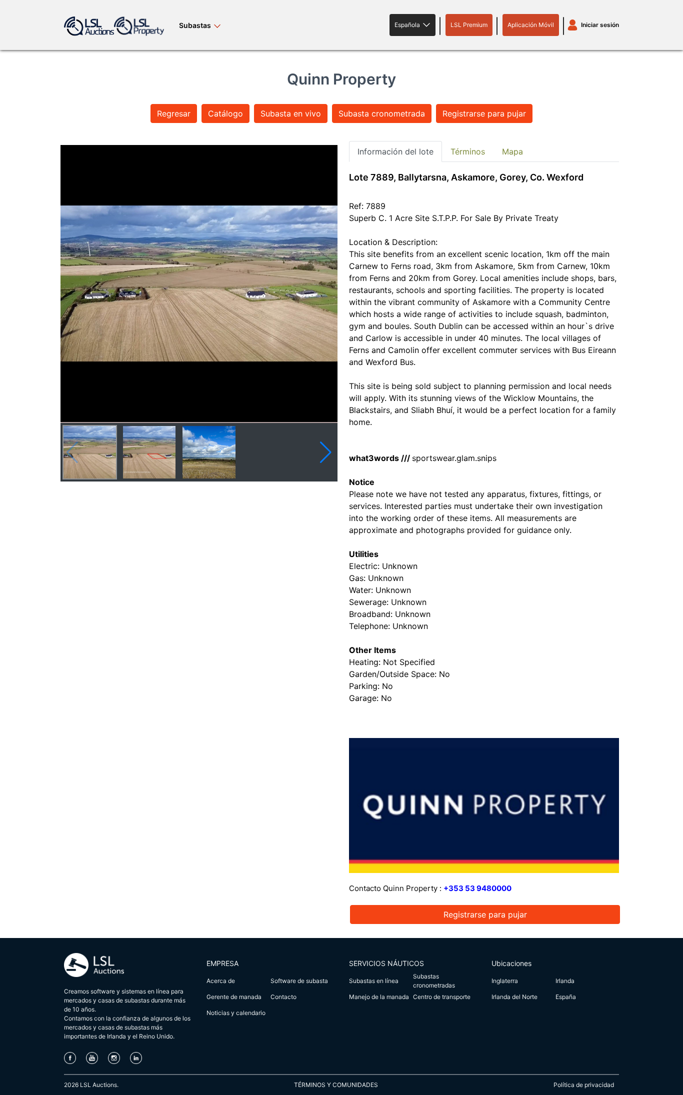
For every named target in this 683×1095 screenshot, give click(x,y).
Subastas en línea (373, 980)
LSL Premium (469, 24)
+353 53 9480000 (478, 888)
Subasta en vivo (290, 113)
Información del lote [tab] (396, 151)
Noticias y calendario (236, 1012)
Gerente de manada (234, 996)
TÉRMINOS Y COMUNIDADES (336, 1084)
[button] (413, 25)
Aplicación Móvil (531, 24)
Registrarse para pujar (484, 113)
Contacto (283, 996)
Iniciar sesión (600, 24)
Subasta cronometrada (381, 113)
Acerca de (220, 980)
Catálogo (225, 113)
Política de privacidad (584, 1084)
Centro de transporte (441, 996)
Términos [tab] (467, 151)
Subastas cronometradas (434, 980)
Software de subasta (299, 980)
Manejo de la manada (379, 996)
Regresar (173, 113)
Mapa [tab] (512, 151)
